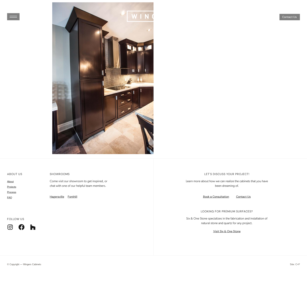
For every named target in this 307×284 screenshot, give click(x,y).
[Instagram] (10, 227)
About (10, 181)
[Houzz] (33, 227)
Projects (11, 186)
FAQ (9, 197)
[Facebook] (21, 227)
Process (11, 192)
